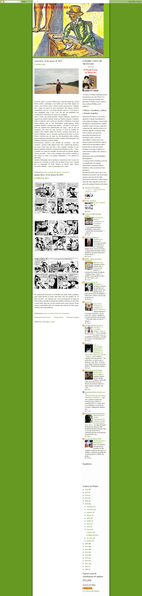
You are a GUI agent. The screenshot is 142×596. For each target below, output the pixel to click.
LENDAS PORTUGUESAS (94, 325)
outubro (90, 512)
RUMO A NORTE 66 (99, 204)
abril (88, 526)
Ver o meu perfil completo (91, 591)
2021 (86, 498)
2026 (86, 489)
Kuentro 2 (88, 343)
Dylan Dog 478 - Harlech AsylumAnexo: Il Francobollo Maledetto (98, 221)
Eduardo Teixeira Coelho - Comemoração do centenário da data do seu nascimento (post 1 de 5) (95, 420)
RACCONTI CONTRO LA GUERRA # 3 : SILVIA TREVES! (99, 307)
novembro (90, 509)
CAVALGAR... (40, 64)
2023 (86, 495)
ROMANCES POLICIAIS (93, 370)
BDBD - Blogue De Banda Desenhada (93, 260)
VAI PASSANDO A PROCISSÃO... (99, 442)
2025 (86, 492)
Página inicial (58, 317)
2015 (86, 552)
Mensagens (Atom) (49, 321)
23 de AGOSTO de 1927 (99, 190)
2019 (86, 504)
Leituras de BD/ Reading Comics (93, 215)
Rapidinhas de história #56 (97, 240)
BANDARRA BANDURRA (52, 7)
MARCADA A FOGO (98, 373)
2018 (86, 543)
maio (89, 524)
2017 (86, 546)
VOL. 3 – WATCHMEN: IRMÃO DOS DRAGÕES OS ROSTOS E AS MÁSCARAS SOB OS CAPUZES (95, 350)
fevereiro (90, 538)
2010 (86, 566)
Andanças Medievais (91, 237)
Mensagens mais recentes (42, 317)
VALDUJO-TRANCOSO (93, 439)
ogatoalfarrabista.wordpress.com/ (95, 393)
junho (89, 521)
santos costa (89, 588)
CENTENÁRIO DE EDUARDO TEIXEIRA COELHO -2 (95, 397)
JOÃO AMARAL (90, 201)
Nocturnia (88, 302)
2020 (86, 501)
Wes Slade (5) (97, 284)
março (89, 529)
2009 (86, 569)
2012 (86, 561)
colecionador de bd (91, 282)
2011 (86, 563)
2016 (86, 549)
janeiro (89, 541)
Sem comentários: (64, 172)
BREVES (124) (98, 262)
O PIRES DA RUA (41, 178)
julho (89, 518)
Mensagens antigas (72, 317)
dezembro (90, 506)
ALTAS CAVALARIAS (92, 187)
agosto (89, 515)
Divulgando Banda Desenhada (95, 413)
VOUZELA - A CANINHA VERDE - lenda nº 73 (99, 330)
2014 (86, 555)
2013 (86, 558)
